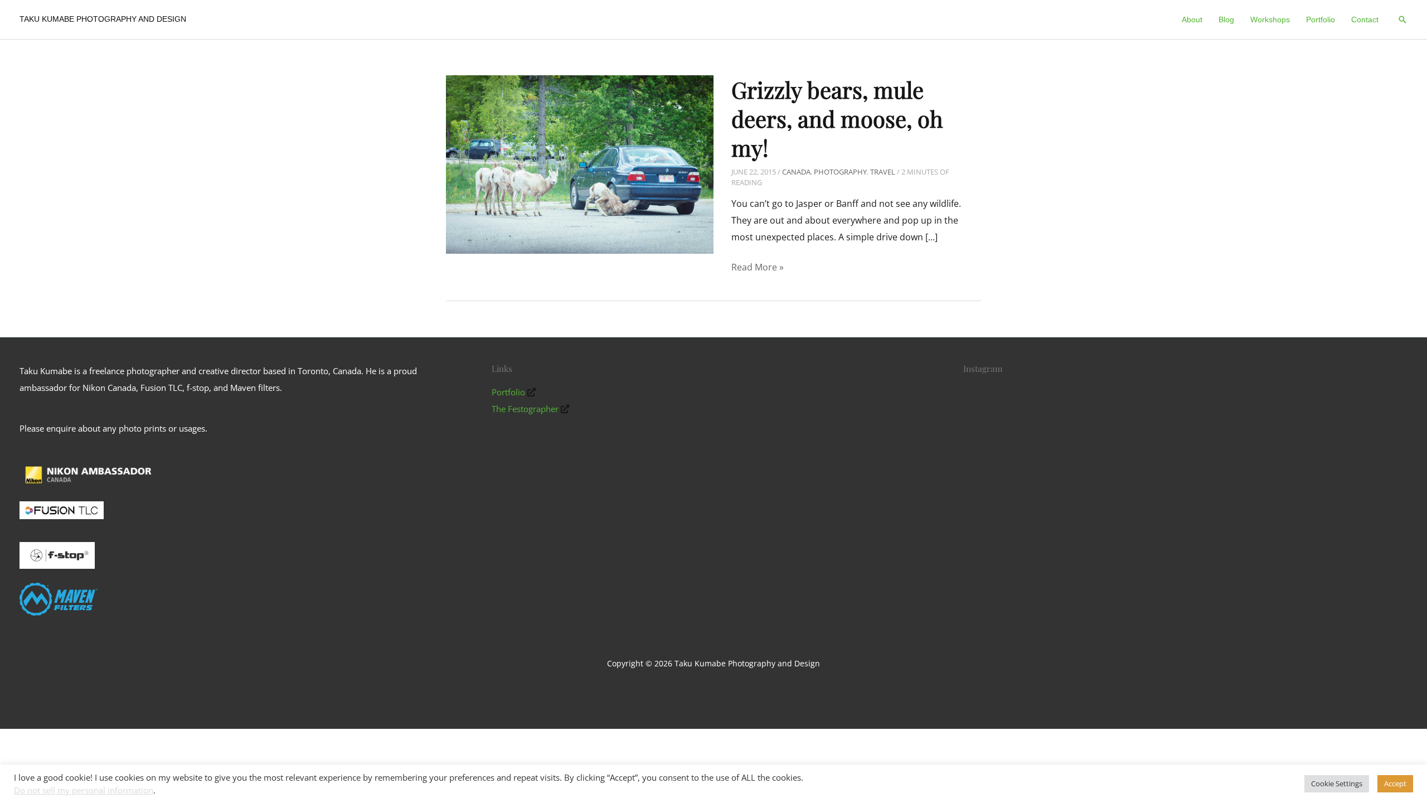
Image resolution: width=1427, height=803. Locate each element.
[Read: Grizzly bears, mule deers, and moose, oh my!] (580, 163)
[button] (1402, 19)
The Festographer (525, 408)
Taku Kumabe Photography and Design (103, 18)
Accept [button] (1395, 783)
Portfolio (508, 392)
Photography (840, 172)
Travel (882, 172)
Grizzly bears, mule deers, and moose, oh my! (837, 118)
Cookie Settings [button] (1336, 783)
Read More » (757, 268)
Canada (796, 172)
